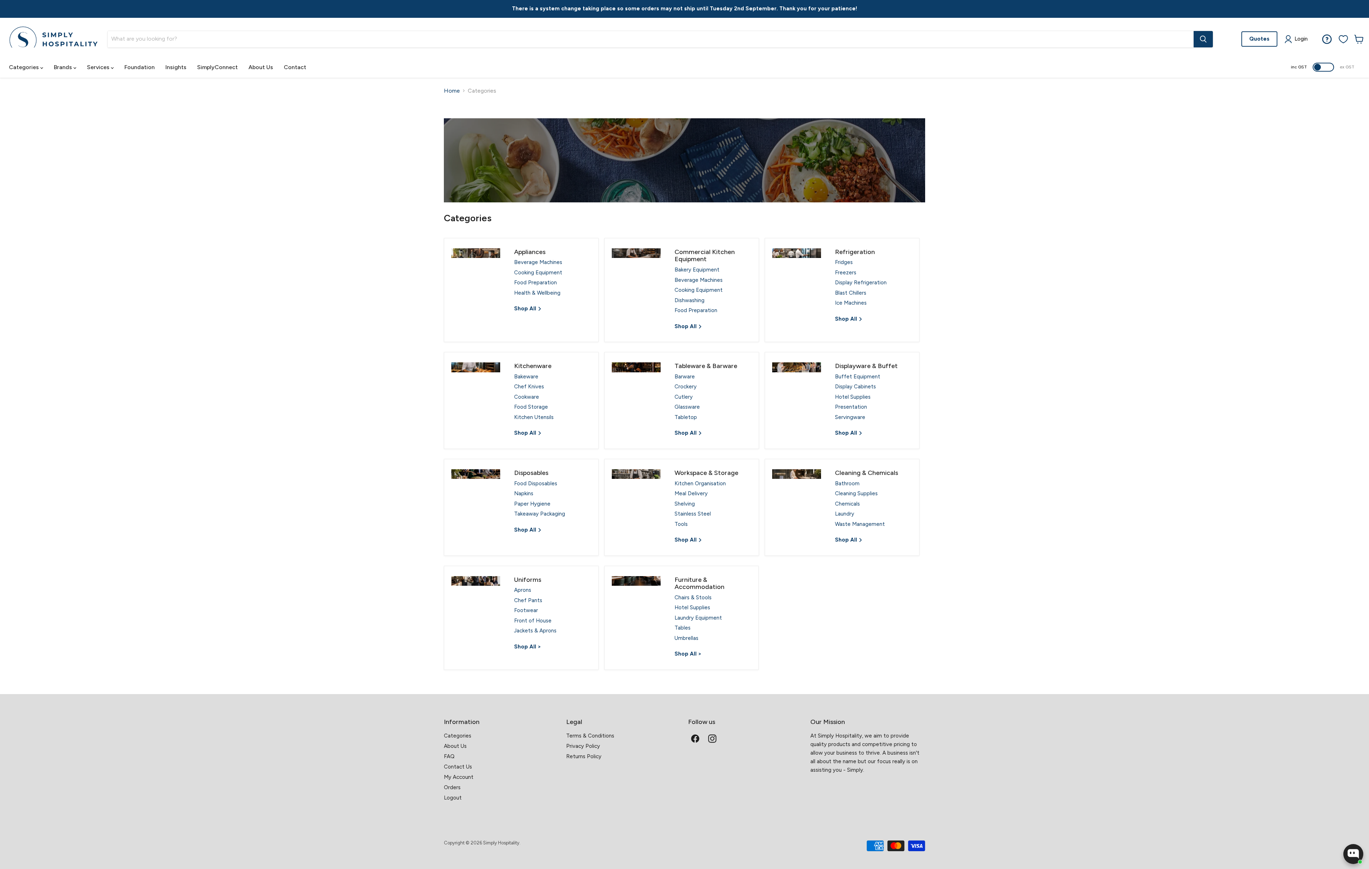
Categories (24, 67)
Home (452, 91)
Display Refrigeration (861, 282)
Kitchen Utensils (534, 417)
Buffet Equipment (857, 376)
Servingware (850, 417)
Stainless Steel (693, 514)
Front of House (533, 620)
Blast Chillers (850, 293)
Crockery (686, 386)
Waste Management (860, 524)
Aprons (522, 590)
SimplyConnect (217, 67)
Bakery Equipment (697, 270)
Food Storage (531, 407)
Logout (453, 798)
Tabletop (686, 417)
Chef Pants (528, 600)
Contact (295, 67)
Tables (683, 628)
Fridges (844, 262)
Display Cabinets (855, 386)
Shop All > (527, 646)
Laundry (844, 514)
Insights (175, 67)
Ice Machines (851, 303)
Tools (681, 524)
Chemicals (847, 504)
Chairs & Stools (693, 597)
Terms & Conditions (590, 736)
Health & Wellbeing (537, 293)
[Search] (1203, 39)
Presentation (851, 407)
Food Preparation (535, 282)
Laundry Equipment (698, 618)
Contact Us (458, 767)
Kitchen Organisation (700, 483)
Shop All (526, 308)
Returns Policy (583, 756)
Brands (63, 67)
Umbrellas (686, 638)
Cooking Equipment (538, 272)
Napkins (523, 493)
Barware (685, 376)
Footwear (526, 610)
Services (99, 67)
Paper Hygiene (532, 504)
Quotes (1259, 38)
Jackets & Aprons (535, 630)
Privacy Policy (583, 746)
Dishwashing (689, 300)
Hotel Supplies (853, 397)
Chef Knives (529, 386)
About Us (260, 67)
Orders (452, 787)
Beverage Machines (538, 262)
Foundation (139, 67)
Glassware (687, 407)
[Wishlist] (1343, 39)
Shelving (685, 504)
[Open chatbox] (1353, 854)
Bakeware (526, 376)
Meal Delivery (691, 493)
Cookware (526, 397)
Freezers (845, 272)
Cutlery (684, 397)
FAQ (449, 756)
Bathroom (847, 483)
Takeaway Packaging (539, 514)
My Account (458, 777)
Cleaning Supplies (856, 493)
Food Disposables (535, 483)
